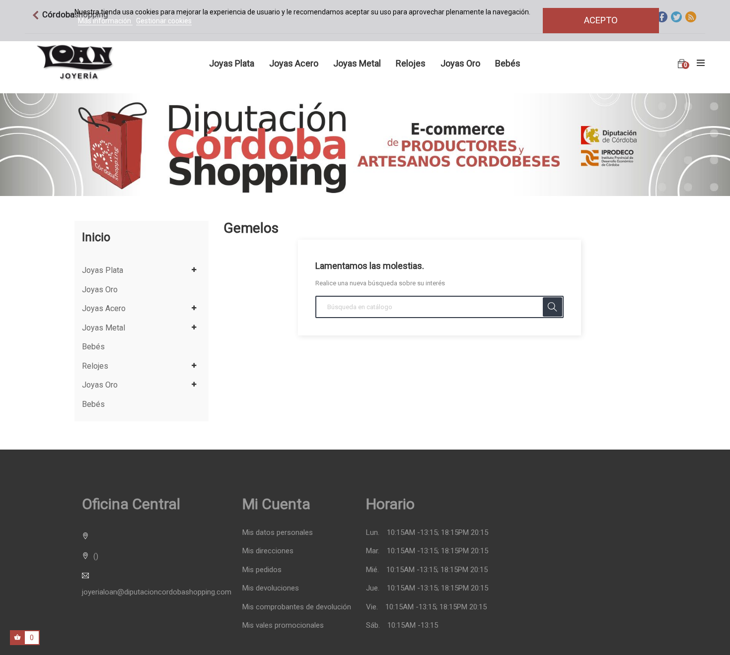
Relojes (95, 366)
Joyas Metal (103, 328)
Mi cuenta (276, 504)
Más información (105, 21)
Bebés (93, 346)
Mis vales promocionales (283, 625)
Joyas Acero (104, 308)
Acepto (601, 20)
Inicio (96, 237)
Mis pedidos (262, 570)
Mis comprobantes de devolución (296, 607)
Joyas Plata (102, 270)
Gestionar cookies (164, 21)
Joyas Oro (100, 289)
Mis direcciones (267, 551)
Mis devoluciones (270, 588)
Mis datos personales (277, 532)
